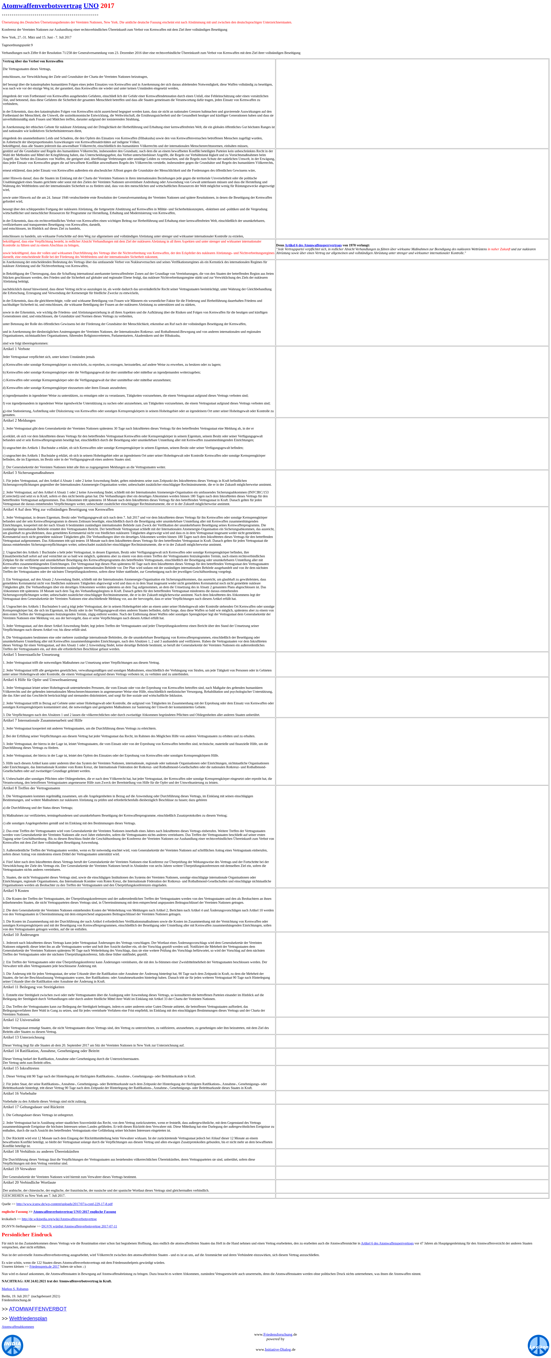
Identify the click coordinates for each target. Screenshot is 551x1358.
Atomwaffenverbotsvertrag (42, 5)
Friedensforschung (277, 1334)
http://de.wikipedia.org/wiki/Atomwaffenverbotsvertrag (59, 1219)
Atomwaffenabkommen (18, 1327)
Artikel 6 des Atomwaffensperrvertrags (313, 245)
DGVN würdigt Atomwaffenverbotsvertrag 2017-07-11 (79, 1226)
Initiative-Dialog (278, 1349)
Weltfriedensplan (28, 1318)
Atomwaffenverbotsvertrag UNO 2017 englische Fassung (74, 1212)
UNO (91, 5)
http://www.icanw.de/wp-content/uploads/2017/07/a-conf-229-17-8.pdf (64, 1204)
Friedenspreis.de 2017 (44, 1266)
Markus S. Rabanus (15, 1289)
